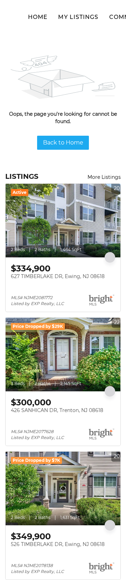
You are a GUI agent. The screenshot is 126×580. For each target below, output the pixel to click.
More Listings (104, 177)
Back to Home (63, 142)
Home (38, 17)
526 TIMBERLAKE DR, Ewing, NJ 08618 (58, 544)
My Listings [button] (78, 17)
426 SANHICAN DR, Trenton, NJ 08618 (57, 410)
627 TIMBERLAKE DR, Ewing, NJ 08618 (58, 276)
